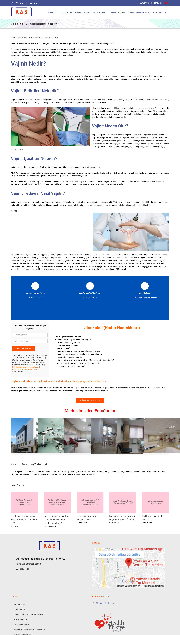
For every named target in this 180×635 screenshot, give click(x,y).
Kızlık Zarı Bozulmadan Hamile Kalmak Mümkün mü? (24, 519)
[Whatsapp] (105, 603)
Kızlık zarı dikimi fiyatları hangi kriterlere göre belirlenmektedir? (56, 519)
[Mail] (113, 603)
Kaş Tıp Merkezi (38, 464)
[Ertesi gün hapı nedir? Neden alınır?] (90, 493)
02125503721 (22, 569)
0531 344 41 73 (90, 298)
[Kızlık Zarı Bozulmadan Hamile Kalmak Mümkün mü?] (24, 493)
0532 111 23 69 (35, 298)
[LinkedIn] (109, 603)
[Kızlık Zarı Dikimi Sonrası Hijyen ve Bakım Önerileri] (122, 493)
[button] (165, 12)
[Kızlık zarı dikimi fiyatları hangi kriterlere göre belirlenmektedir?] (57, 493)
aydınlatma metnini (31, 369)
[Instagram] (97, 603)
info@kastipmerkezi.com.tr (145, 298)
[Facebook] (93, 603)
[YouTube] (101, 603)
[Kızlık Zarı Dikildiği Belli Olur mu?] (155, 493)
